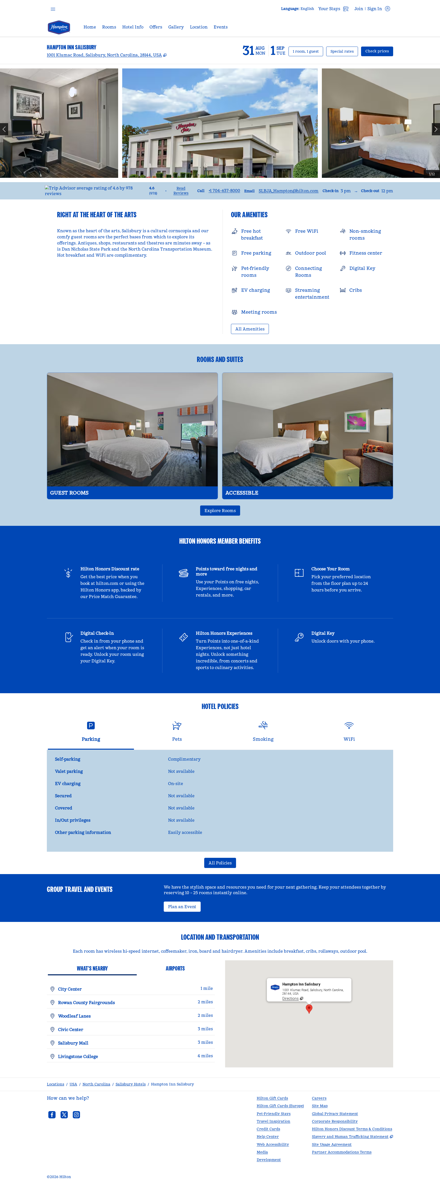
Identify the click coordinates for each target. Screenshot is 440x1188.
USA (73, 1084)
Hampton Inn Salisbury (172, 1084)
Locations (55, 1084)
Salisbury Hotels (131, 1084)
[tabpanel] (220, 801)
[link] (224, 190)
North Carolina (96, 1084)
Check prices (379, 51)
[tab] (91, 733)
